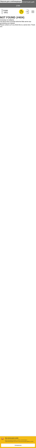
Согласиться (18, 445)
